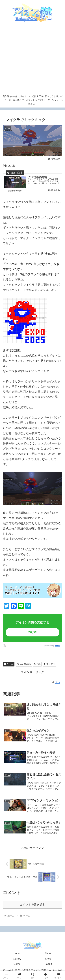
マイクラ (50, 664)
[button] (56, 635)
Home (17, 953)
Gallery (17, 958)
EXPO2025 (25, 664)
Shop (48, 958)
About (48, 953)
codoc (57, 646)
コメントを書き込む (33, 904)
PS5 (38, 664)
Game (17, 963)
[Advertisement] (32, 59)
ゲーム (10, 664)
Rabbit (48, 963)
